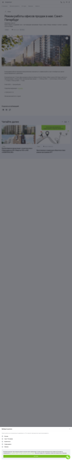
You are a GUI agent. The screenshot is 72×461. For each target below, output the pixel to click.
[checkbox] (5, 436)
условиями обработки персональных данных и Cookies (22, 453)
